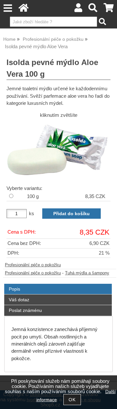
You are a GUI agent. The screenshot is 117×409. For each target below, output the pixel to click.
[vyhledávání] (93, 9)
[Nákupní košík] (108, 9)
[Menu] (7, 8)
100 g (33, 196)
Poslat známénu (25, 310)
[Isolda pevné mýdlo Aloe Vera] (58, 150)
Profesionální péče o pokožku (33, 265)
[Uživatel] (78, 9)
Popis (14, 289)
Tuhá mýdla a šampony (87, 273)
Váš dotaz (19, 299)
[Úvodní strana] (23, 9)
